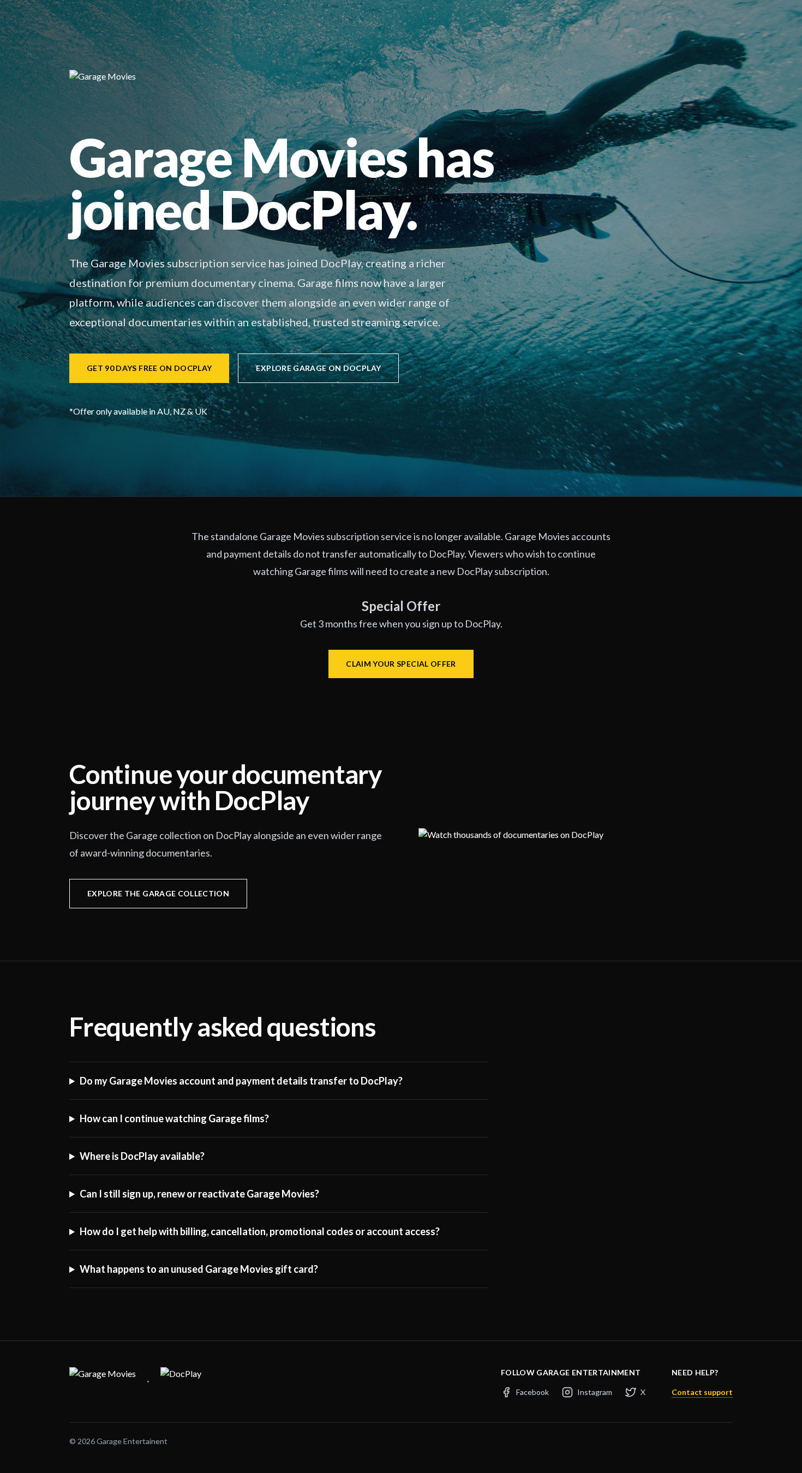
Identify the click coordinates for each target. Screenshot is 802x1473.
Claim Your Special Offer (401, 663)
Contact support (702, 1392)
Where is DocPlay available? (142, 1156)
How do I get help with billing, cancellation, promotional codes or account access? (260, 1231)
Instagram (594, 1392)
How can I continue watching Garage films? (174, 1118)
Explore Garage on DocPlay (318, 368)
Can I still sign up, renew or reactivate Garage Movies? (199, 1194)
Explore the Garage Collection (158, 893)
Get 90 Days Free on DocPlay (149, 368)
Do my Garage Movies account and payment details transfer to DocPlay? (241, 1081)
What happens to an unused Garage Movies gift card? (199, 1269)
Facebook (532, 1392)
